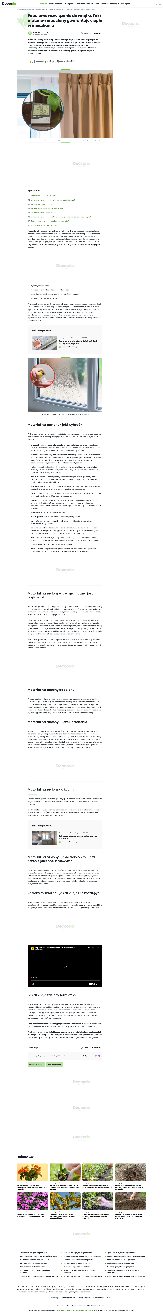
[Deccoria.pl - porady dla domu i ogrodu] (9, 3)
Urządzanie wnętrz (41, 9)
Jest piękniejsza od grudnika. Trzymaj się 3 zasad (38, 1256)
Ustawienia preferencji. (86, 1310)
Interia (19, 9)
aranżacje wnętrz (36, 1065)
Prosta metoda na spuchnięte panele (34, 1260)
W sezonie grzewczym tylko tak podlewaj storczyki (35, 1271)
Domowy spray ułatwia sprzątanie (33, 1267)
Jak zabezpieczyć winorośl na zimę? (34, 1263)
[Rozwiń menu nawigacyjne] (159, 4)
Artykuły (32, 9)
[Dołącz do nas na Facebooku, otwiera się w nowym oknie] (95, 1056)
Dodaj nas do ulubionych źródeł (54, 63)
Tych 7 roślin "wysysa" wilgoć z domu (34, 1253)
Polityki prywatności (73, 1310)
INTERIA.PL (105, 1310)
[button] (43, 4)
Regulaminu (59, 1310)
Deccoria (25, 9)
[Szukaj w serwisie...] (156, 4)
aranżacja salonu (54, 1065)
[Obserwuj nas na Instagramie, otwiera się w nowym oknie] (98, 1056)
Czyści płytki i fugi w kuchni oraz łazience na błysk (39, 1276)
